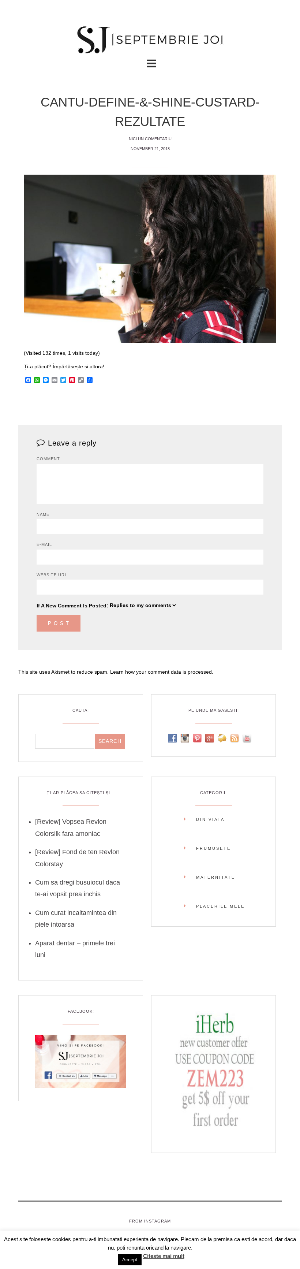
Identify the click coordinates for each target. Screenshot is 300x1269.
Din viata (210, 819)
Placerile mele (220, 906)
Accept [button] (129, 1259)
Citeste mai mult (163, 1256)
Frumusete (213, 848)
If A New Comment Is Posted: (72, 606)
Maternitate (215, 877)
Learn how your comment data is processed (161, 672)
